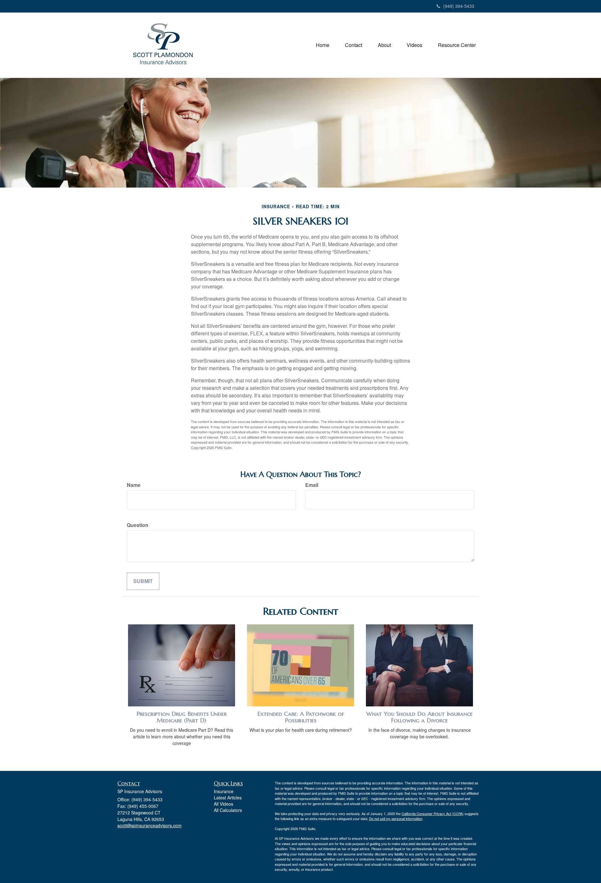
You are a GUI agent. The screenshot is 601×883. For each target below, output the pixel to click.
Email (311, 485)
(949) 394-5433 (458, 6)
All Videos (223, 804)
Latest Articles (228, 797)
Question (137, 525)
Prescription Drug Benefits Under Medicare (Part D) (181, 717)
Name (134, 485)
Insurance (224, 791)
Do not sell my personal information (395, 818)
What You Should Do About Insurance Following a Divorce (419, 717)
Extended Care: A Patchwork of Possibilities (300, 717)
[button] (353, 45)
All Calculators (228, 810)
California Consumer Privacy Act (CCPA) (433, 813)
